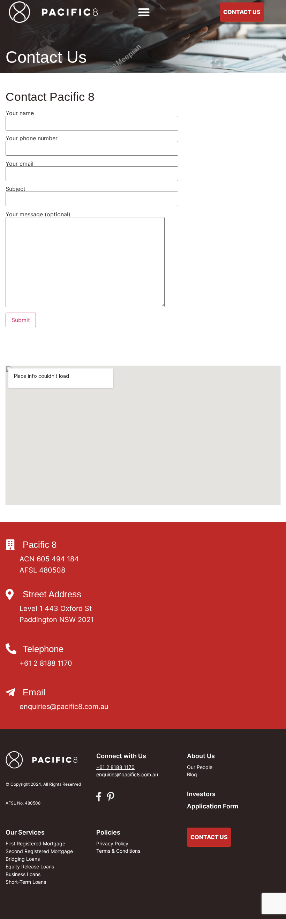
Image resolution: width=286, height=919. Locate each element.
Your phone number (32, 138)
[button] (144, 12)
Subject (15, 189)
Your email (19, 164)
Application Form (212, 806)
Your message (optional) (38, 214)
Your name (20, 113)
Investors (201, 794)
